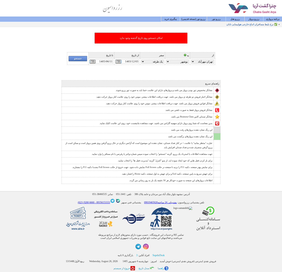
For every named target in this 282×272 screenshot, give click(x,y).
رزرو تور (216, 19)
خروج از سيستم (122, 268)
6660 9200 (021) (86, 202)
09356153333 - (102, 202)
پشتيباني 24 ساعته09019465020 (160, 202)
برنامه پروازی (273, 19)
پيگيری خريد (170, 19)
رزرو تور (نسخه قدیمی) (193, 19)
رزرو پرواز (254, 19)
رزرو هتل (235, 19)
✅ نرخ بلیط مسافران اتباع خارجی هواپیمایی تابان (251, 24)
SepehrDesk (159, 255)
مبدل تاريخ (144, 268)
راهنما (161, 268)
